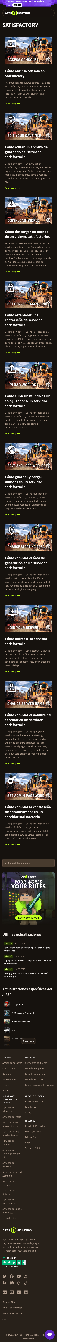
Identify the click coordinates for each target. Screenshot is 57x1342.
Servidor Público (33, 1148)
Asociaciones (9, 1079)
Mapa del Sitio (9, 1302)
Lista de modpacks (34, 1068)
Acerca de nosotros (12, 1063)
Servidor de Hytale (11, 1117)
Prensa (6, 1090)
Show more (28, 1041)
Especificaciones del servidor (40, 1085)
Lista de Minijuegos (35, 1074)
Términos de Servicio (12, 1313)
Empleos (6, 1085)
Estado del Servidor (35, 1126)
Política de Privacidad (12, 1307)
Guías (28, 1112)
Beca (27, 1142)
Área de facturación (35, 1101)
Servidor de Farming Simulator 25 (11, 1153)
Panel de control (33, 1107)
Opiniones (7, 1074)
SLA (4, 1319)
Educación (30, 1137)
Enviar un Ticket (33, 1131)
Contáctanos (8, 1068)
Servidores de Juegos (36, 1063)
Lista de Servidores (35, 1079)
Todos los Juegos (11, 1218)
